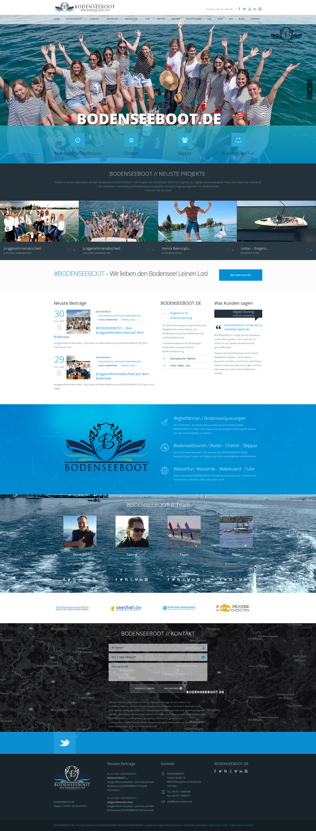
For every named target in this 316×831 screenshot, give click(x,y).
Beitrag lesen (128, 319)
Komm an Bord (242, 275)
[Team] (184, 531)
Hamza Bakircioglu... (176, 248)
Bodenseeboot (74, 18)
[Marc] (236, 531)
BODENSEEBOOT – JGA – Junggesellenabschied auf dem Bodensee (99, 332)
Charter (94, 18)
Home (57, 18)
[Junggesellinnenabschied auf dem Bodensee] (78, 367)
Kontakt (255, 18)
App (231, 18)
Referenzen (131, 18)
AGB (225, 825)
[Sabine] (132, 531)
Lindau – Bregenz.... (255, 248)
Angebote (112, 18)
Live (147, 18)
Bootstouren (193, 18)
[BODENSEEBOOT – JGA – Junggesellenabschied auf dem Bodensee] (78, 321)
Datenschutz (236, 825)
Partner (175, 18)
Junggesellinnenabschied (127, 315)
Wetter (161, 18)
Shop (220, 18)
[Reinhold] (80, 531)
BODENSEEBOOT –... (117, 778)
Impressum (215, 825)
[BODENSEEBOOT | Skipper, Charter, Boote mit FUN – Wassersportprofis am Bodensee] (87, 6)
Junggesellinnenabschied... (23, 248)
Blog (241, 18)
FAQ (209, 18)
